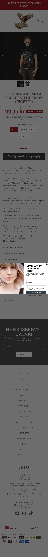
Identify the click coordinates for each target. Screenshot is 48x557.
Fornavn (27, 277)
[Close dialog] (46, 264)
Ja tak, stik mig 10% (36, 292)
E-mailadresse (29, 282)
